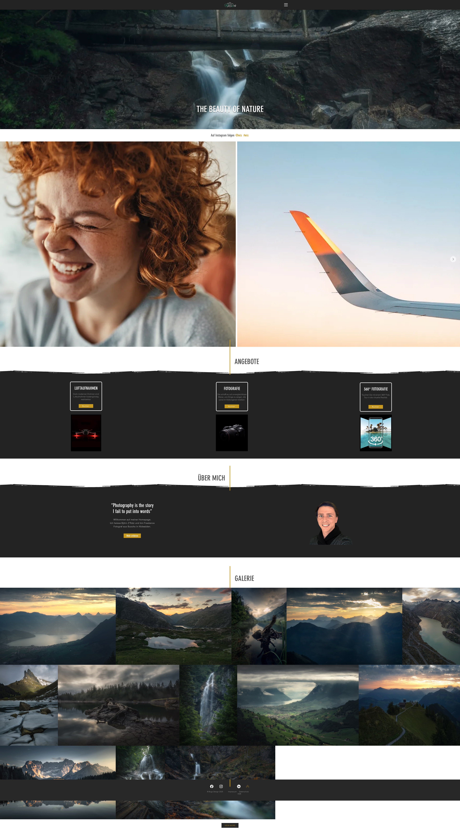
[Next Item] (453, 259)
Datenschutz (244, 792)
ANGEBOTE (247, 361)
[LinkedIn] (239, 786)
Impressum (232, 792)
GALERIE (244, 578)
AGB (239, 794)
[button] (286, 4)
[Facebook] (212, 786)
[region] (330, 521)
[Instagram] (221, 786)
